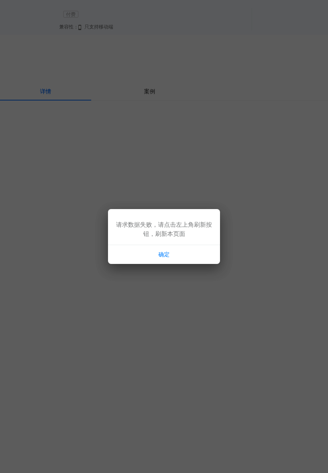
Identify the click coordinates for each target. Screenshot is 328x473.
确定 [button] (164, 254)
